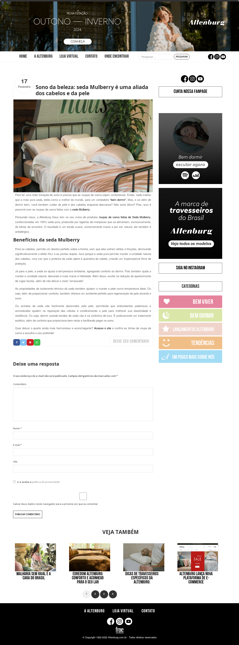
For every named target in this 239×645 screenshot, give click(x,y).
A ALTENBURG (43, 56)
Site (15, 461)
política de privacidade (46, 482)
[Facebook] (16, 342)
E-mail (17, 445)
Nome (17, 428)
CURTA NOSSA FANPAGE (190, 92)
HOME (23, 56)
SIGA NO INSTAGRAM (190, 268)
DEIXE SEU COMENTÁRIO (131, 341)
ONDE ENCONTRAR (117, 56)
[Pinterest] (30, 342)
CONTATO (91, 56)
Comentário (19, 384)
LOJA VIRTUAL (69, 56)
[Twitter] (23, 342)
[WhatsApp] (37, 342)
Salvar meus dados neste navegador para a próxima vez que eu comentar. (55, 504)
